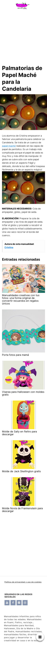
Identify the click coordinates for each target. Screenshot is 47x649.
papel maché (9, 146)
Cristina (9, 247)
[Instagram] (25, 602)
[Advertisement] (23, 35)
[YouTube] (7, 602)
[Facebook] (13, 602)
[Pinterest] (19, 602)
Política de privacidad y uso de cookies (23, 582)
